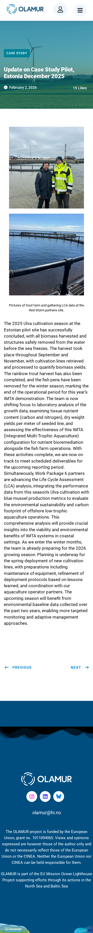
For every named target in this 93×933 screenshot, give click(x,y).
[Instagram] (31, 796)
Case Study (16, 53)
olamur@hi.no (46, 812)
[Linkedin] (45, 796)
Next (76, 667)
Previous (22, 667)
